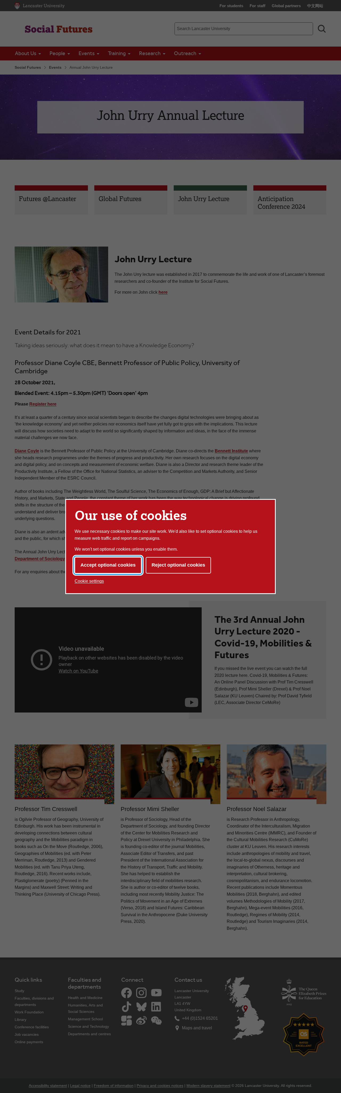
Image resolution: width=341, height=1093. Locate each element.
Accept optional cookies (108, 565)
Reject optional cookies (178, 565)
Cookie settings (89, 581)
